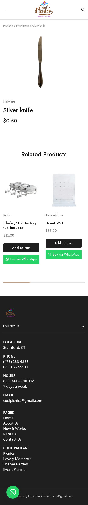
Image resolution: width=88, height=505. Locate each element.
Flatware (9, 101)
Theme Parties (15, 464)
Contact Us (12, 439)
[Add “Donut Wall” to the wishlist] (74, 185)
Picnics (9, 453)
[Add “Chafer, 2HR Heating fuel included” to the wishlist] (31, 185)
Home (8, 418)
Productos (22, 26)
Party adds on (54, 215)
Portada (8, 26)
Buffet (6, 215)
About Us (11, 423)
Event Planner (15, 469)
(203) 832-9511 (16, 367)
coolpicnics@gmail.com (22, 400)
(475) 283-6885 (16, 361)
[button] (21, 247)
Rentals (9, 434)
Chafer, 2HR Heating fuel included (19, 225)
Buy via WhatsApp (23, 259)
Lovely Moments (17, 458)
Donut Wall (54, 223)
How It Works (14, 428)
